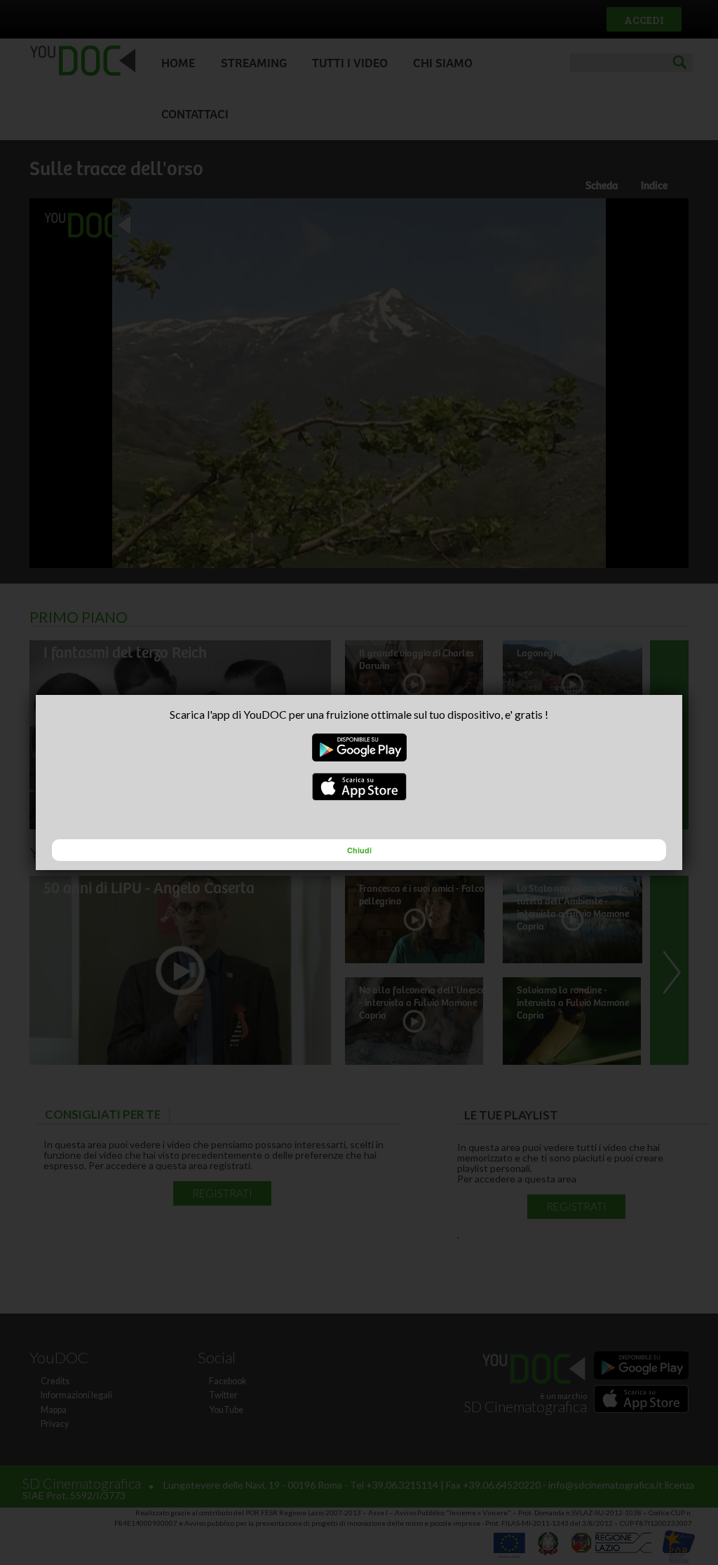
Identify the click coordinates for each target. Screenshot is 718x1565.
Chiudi (359, 850)
